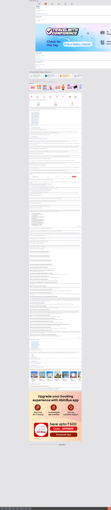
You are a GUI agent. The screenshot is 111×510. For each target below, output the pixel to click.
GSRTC (64, 379)
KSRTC (48, 379)
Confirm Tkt (33, 444)
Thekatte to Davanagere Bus (35, 117)
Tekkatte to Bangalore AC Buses (35, 127)
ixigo (31, 444)
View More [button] (79, 226)
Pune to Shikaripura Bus (34, 346)
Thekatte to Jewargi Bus (34, 123)
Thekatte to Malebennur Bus (35, 116)
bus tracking (57, 316)
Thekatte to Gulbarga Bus (35, 115)
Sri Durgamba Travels (34, 136)
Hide (79, 337)
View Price (74, 176)
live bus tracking (33, 238)
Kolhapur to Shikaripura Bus (35, 345)
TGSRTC (40, 379)
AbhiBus (30, 444)
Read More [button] (53, 81)
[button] (39, 4)
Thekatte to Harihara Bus (34, 121)
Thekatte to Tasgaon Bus (34, 122)
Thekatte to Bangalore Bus (35, 112)
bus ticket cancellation (71, 300)
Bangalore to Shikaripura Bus (35, 344)
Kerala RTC (56, 379)
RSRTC (72, 379)
